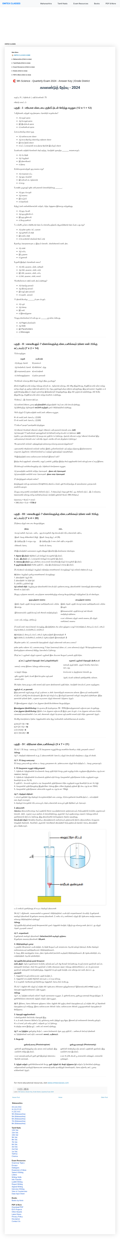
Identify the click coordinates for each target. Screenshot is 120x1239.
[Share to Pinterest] (27, 1089)
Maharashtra (46, 3)
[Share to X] (23, 1089)
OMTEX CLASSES (11, 3)
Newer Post (16, 1097)
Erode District (37, 1091)
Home (60, 1097)
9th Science (21, 1091)
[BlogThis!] (21, 1089)
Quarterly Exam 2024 (47, 1091)
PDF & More (111, 3)
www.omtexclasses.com (58, 1082)
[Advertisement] (60, 23)
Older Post (104, 1097)
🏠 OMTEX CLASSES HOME (21, 55)
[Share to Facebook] (25, 1089)
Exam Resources (80, 3)
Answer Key (29, 1091)
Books (97, 3)
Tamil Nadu (63, 3)
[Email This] (18, 1089)
